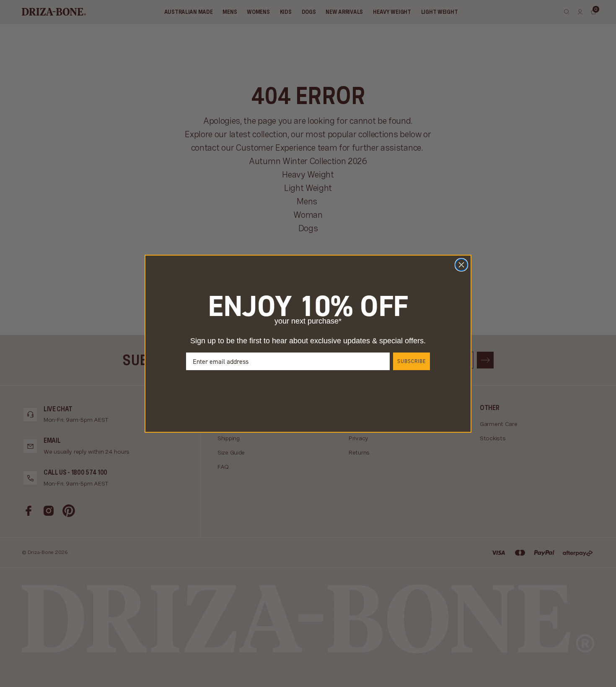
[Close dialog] (461, 265)
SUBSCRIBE (411, 361)
